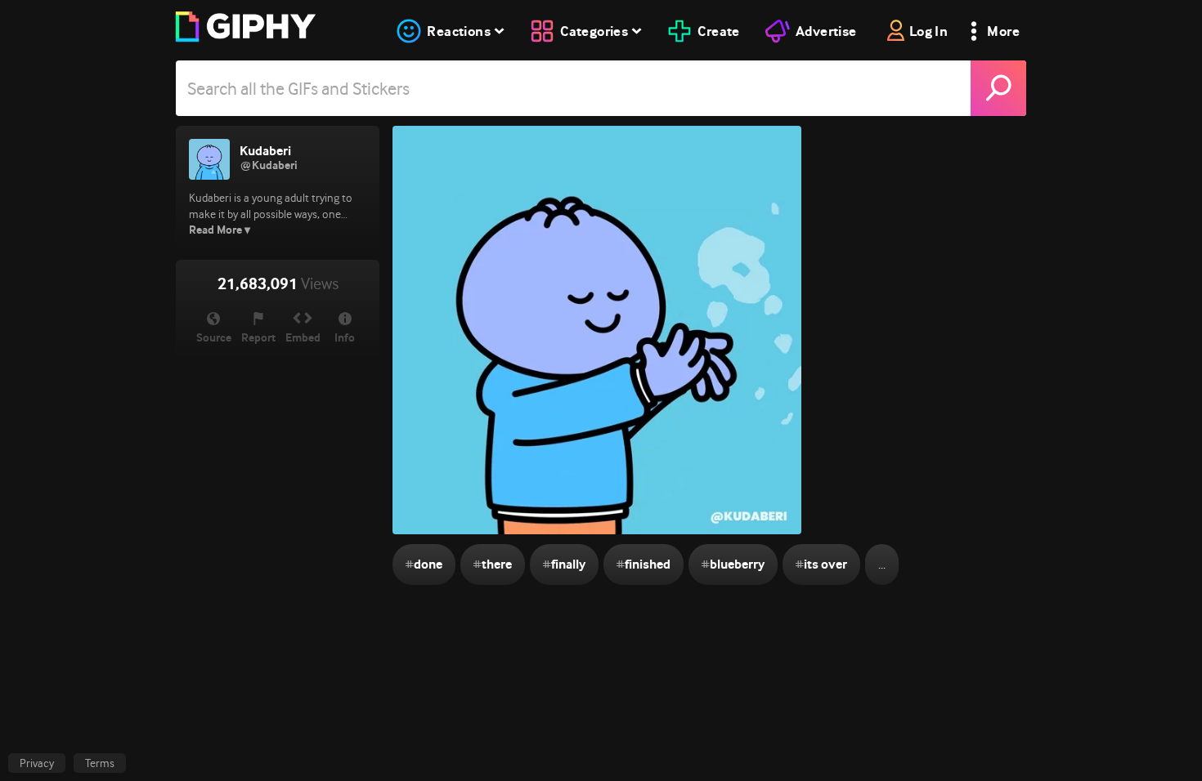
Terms (99, 763)
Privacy (37, 763)
